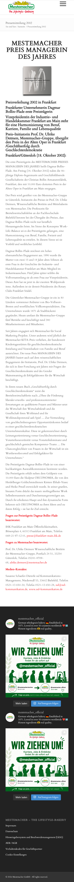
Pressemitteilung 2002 (19, 23)
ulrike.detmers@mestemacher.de (28, 562)
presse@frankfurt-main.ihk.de (44, 535)
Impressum (11, 825)
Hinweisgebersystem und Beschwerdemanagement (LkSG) (34, 837)
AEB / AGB (11, 843)
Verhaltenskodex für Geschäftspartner (24, 849)
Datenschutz (12, 831)
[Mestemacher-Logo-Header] (31, 7)
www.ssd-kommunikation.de (46, 589)
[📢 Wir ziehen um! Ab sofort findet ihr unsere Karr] (37, 666)
